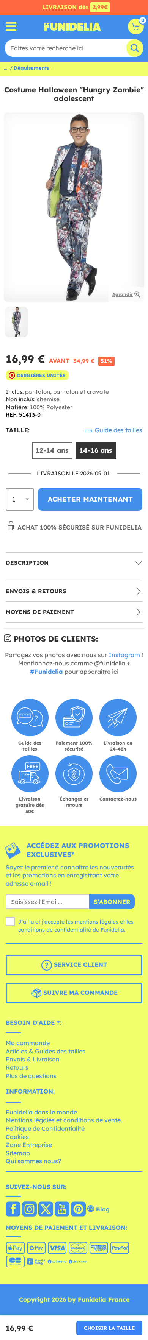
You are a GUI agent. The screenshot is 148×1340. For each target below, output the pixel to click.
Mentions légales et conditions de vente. (64, 1120)
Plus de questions (31, 1076)
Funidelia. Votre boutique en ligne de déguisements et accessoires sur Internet (72, 26)
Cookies (17, 1137)
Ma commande (28, 1043)
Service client (79, 964)
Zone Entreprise (29, 1144)
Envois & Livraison (33, 1059)
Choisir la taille (109, 1328)
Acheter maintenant (90, 499)
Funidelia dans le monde (41, 1112)
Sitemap (18, 1153)
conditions (31, 929)
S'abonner (112, 901)
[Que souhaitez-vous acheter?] (11, 27)
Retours (17, 1067)
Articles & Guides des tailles (45, 1051)
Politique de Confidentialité (45, 1128)
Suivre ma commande (79, 992)
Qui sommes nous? (33, 1161)
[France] (13, 1209)
